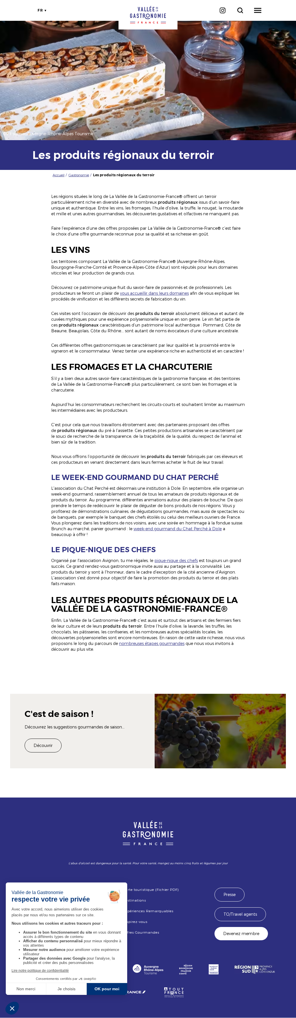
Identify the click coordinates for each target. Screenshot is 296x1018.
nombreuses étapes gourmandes (151, 643)
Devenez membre (241, 933)
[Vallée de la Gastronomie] (148, 14)
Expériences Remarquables (148, 911)
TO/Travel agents (240, 914)
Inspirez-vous (135, 921)
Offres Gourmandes (141, 932)
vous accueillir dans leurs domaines (154, 293)
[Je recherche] (240, 10)
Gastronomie (79, 175)
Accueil (58, 175)
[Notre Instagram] (222, 10)
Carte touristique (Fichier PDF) (151, 889)
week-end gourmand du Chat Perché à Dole (178, 528)
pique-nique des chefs (176, 560)
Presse (229, 894)
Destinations (134, 900)
